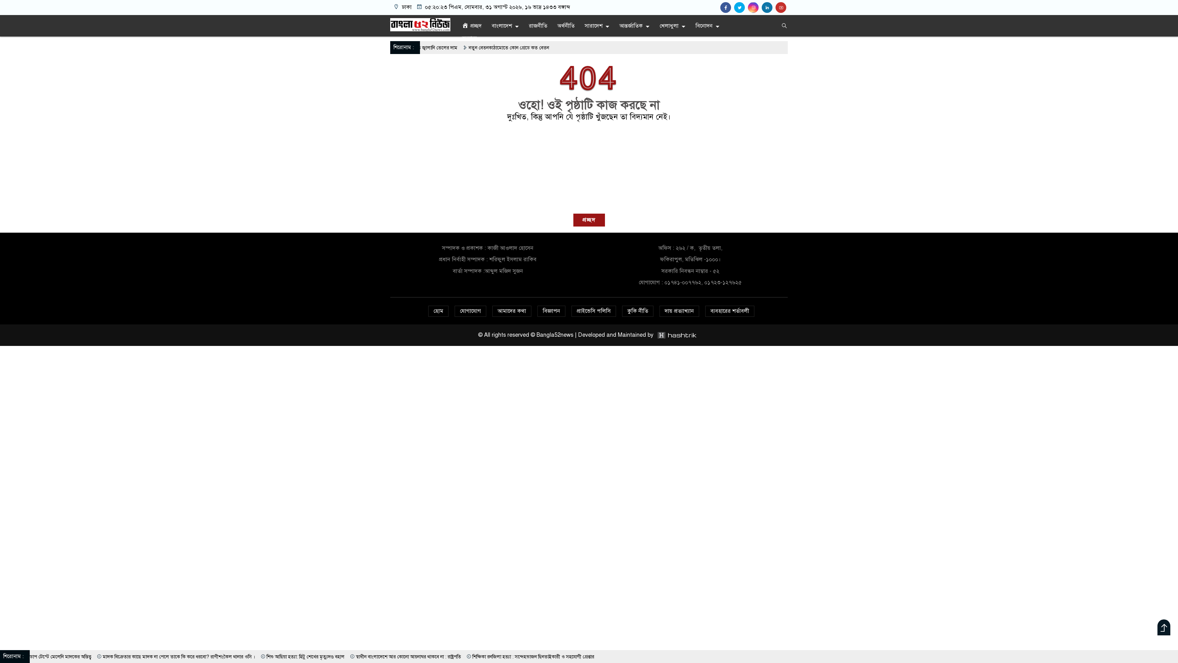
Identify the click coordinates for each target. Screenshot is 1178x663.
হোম (438, 311)
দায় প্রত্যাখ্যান (679, 311)
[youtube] (782, 7)
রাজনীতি (538, 25)
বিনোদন (704, 25)
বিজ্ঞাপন (551, 311)
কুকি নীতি (637, 311)
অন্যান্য (469, 38)
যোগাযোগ (470, 311)
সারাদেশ (593, 25)
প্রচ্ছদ (589, 219)
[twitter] (741, 7)
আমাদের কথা (512, 311)
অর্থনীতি (566, 25)
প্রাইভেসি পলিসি (594, 311)
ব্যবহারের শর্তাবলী (729, 311)
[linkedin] (769, 7)
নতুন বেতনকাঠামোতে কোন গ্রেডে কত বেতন (462, 48)
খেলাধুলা (669, 25)
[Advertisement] (589, 168)
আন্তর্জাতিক (631, 25)
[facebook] (727, 7)
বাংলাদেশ (502, 25)
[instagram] (755, 7)
